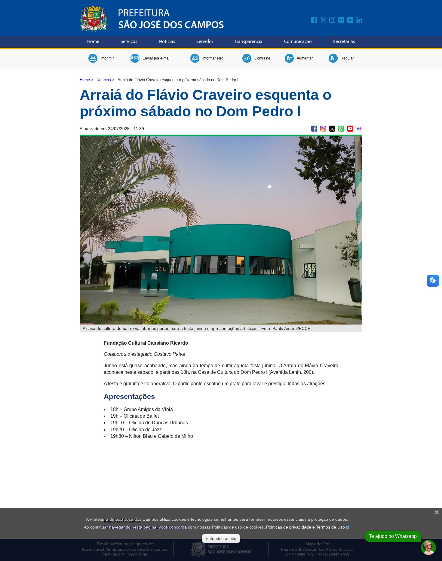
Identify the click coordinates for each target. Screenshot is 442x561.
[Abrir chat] (428, 547)
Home (93, 41)
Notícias (167, 41)
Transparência (248, 41)
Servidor (204, 41)
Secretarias (344, 41)
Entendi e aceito (221, 538)
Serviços (129, 41)
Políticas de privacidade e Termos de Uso (305, 527)
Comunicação (298, 41)
